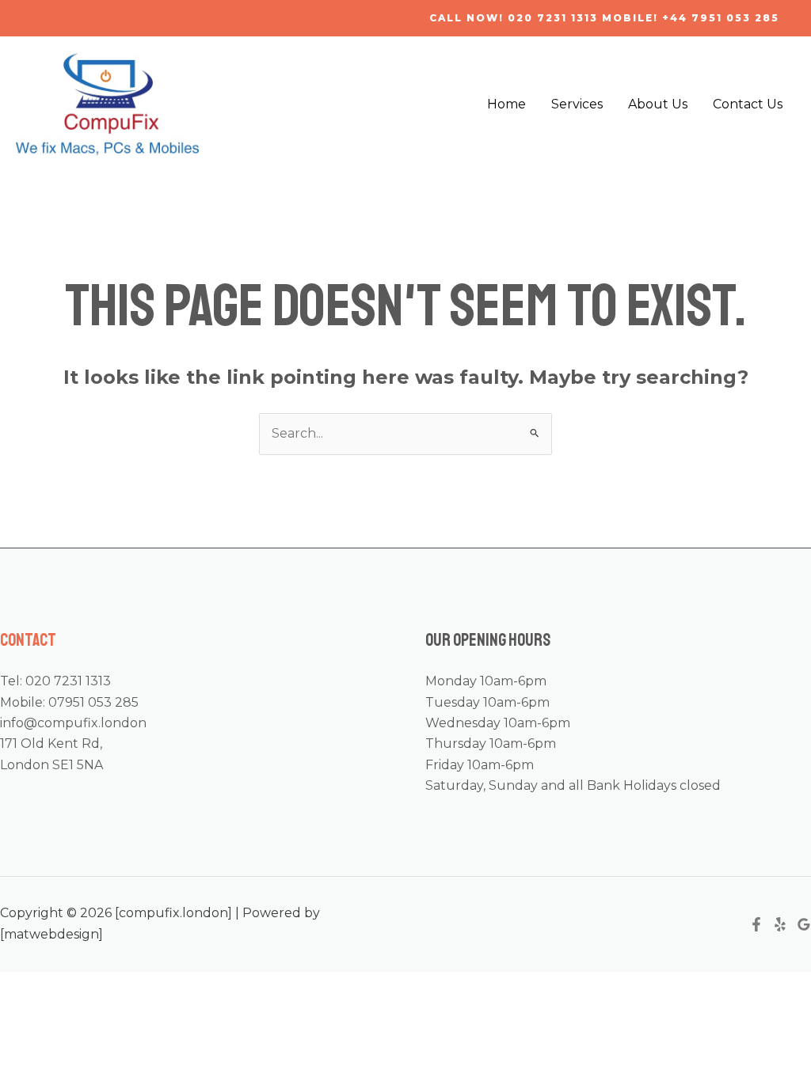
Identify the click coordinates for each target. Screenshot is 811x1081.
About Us (657, 104)
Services (577, 104)
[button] (604, 18)
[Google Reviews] (804, 924)
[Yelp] (780, 924)
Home (506, 104)
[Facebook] (756, 924)
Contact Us (747, 104)
